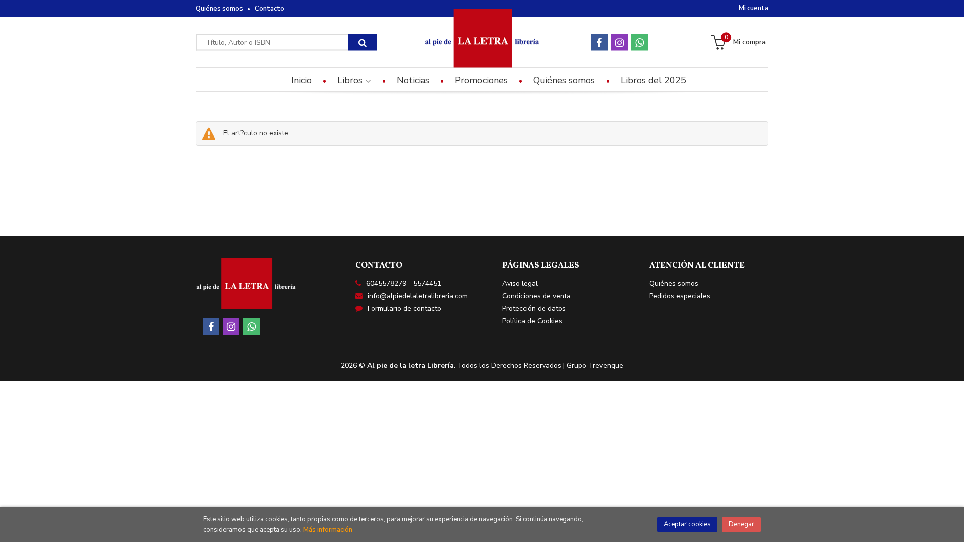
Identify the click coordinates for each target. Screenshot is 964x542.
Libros (351, 80)
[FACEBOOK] (599, 42)
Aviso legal (520, 283)
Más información (327, 529)
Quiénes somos (219, 8)
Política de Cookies (532, 321)
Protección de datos (534, 308)
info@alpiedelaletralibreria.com (418, 296)
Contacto (269, 8)
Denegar (741, 524)
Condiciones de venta (536, 296)
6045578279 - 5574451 (403, 283)
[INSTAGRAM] (619, 42)
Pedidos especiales (679, 296)
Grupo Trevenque (595, 365)
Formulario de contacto (404, 308)
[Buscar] (362, 42)
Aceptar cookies (687, 524)
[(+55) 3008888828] (639, 42)
